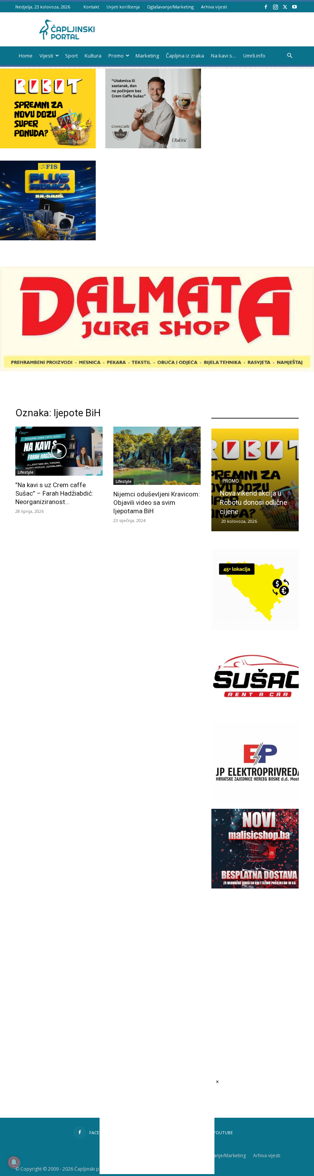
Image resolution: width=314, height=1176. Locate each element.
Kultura (93, 55)
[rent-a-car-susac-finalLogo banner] (259, 714)
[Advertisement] (262, 962)
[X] (285, 7)
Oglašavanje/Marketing (170, 7)
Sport (71, 55)
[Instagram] (275, 7)
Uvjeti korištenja (123, 7)
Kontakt (91, 7)
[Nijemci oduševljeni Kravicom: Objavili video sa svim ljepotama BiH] (157, 456)
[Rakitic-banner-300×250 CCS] (153, 146)
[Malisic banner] (259, 886)
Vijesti (46, 55)
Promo (116, 55)
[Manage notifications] (14, 1162)
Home (26, 55)
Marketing (147, 55)
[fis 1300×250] (48, 200)
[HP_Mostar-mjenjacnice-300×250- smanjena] (259, 627)
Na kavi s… (223, 55)
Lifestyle (25, 472)
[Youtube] (294, 7)
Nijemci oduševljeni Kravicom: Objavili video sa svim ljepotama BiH (156, 502)
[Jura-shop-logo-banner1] (157, 369)
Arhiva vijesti (214, 7)
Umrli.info (254, 55)
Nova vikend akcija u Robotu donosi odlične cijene (253, 502)
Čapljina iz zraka (185, 55)
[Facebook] (266, 7)
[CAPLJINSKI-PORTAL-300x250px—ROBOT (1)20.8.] (48, 146)
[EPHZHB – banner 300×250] (259, 800)
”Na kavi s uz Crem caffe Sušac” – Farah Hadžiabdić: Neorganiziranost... (54, 493)
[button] (289, 55)
